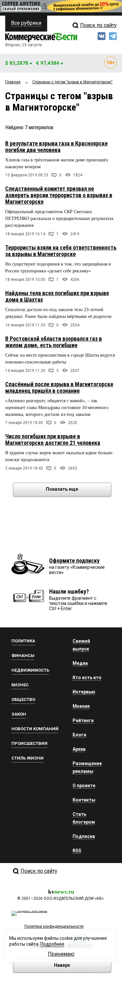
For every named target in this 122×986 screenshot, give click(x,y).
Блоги (79, 734)
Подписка (84, 836)
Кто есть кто (87, 677)
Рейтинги (83, 720)
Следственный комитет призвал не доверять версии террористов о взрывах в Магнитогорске (58, 195)
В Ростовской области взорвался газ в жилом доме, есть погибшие (53, 342)
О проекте (84, 785)
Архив (79, 749)
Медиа (80, 663)
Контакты (84, 799)
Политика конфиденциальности (54, 926)
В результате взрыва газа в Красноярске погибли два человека (56, 146)
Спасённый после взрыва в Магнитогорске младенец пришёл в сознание (59, 387)
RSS (77, 850)
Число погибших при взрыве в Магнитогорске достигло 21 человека (52, 439)
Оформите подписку (74, 560)
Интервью (84, 691)
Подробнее (52, 944)
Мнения (81, 706)
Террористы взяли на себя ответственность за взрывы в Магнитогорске (60, 250)
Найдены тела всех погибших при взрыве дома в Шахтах (57, 296)
